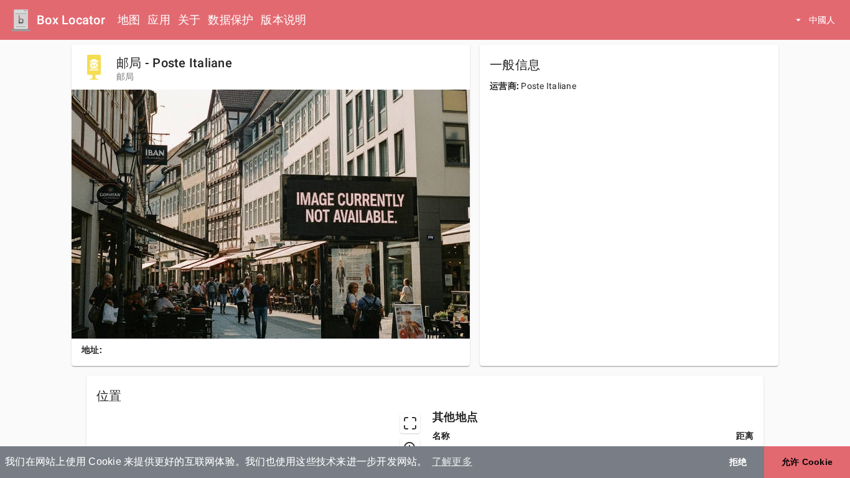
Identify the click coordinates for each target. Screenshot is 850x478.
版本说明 (283, 19)
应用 (158, 19)
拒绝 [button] (738, 462)
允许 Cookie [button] (807, 462)
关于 (189, 19)
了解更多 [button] (452, 461)
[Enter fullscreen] (410, 423)
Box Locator (71, 19)
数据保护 (230, 19)
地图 (129, 19)
